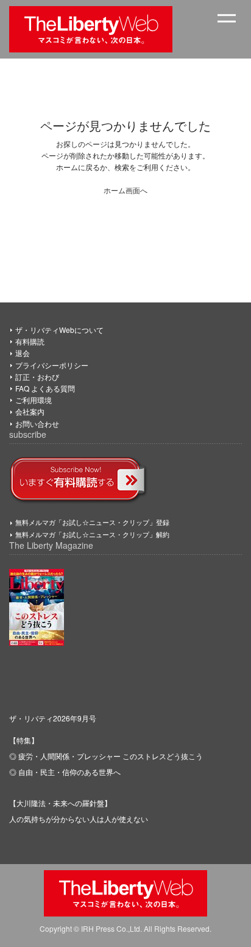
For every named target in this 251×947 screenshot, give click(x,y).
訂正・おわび (37, 376)
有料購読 (29, 341)
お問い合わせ (37, 423)
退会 (22, 353)
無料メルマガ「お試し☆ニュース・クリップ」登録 (92, 522)
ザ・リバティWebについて (59, 329)
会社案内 (29, 411)
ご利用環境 (33, 400)
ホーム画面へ (125, 190)
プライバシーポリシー (51, 365)
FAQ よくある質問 (45, 388)
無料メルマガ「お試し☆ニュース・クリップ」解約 (92, 534)
